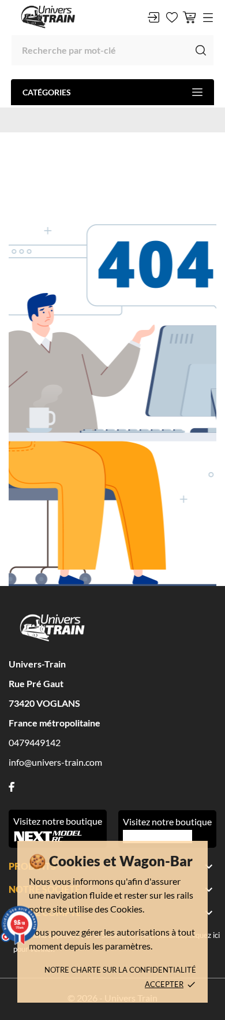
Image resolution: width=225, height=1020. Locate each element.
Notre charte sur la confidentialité (120, 969)
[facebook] (11, 787)
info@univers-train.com (55, 761)
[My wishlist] (172, 17)
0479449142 (35, 742)
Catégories (46, 92)
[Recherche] (201, 50)
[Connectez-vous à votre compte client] (153, 17)
